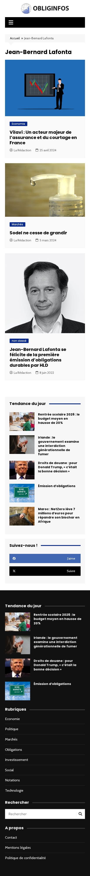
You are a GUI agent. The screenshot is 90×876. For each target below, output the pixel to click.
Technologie (14, 790)
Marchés (17, 224)
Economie (18, 124)
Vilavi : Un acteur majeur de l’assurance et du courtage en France (43, 137)
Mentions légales (18, 847)
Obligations (13, 750)
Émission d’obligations (56, 486)
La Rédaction (22, 150)
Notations (12, 780)
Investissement (16, 760)
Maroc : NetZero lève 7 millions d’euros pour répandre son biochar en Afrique (59, 515)
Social (9, 770)
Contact (11, 837)
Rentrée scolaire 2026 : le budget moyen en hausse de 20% (59, 418)
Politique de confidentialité (25, 858)
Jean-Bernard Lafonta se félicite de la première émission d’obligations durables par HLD (38, 357)
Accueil (15, 38)
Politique (11, 729)
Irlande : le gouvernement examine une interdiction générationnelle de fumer (58, 446)
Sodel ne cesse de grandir (38, 233)
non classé (19, 341)
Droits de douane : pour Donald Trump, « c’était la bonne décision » (57, 467)
